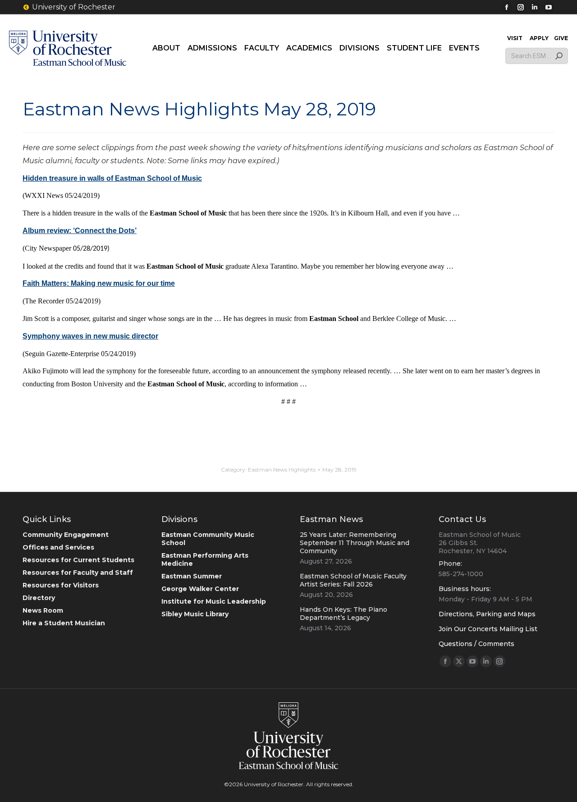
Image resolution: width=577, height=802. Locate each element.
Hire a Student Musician (64, 623)
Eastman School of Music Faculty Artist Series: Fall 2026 (353, 580)
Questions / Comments (476, 644)
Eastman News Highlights (282, 469)
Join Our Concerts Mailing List (488, 629)
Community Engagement (66, 535)
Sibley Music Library (195, 614)
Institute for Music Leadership (213, 601)
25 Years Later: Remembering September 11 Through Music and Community (354, 543)
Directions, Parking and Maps (487, 614)
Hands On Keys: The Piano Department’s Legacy (343, 613)
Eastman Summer (191, 576)
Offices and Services (58, 547)
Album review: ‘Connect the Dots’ (80, 230)
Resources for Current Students (78, 560)
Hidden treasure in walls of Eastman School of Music (112, 178)
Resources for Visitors (61, 585)
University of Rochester (73, 7)
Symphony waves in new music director (90, 336)
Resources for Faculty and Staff (78, 572)
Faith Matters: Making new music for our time (99, 283)
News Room (43, 610)
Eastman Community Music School (207, 539)
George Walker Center (200, 589)
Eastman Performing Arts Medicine (204, 559)
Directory (39, 598)
